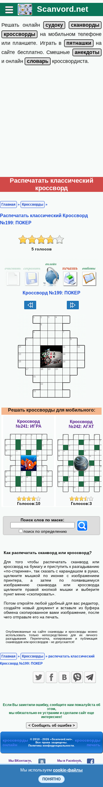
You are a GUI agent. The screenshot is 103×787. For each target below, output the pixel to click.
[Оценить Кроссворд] (29, 499)
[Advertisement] (51, 122)
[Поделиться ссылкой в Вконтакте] (64, 677)
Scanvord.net (62, 9)
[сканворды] (85, 25)
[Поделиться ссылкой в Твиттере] (38, 677)
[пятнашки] (79, 43)
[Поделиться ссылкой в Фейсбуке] (51, 677)
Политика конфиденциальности (51, 745)
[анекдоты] (87, 52)
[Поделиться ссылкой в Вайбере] (77, 677)
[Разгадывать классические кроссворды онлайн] (25, 13)
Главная (8, 204)
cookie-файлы (68, 769)
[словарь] (38, 61)
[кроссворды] (19, 34)
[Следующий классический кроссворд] (73, 308)
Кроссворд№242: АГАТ (81, 424)
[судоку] (54, 25)
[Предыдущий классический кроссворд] (30, 308)
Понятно (51, 779)
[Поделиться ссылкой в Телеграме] (90, 677)
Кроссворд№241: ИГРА (28, 424)
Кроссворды (32, 204)
